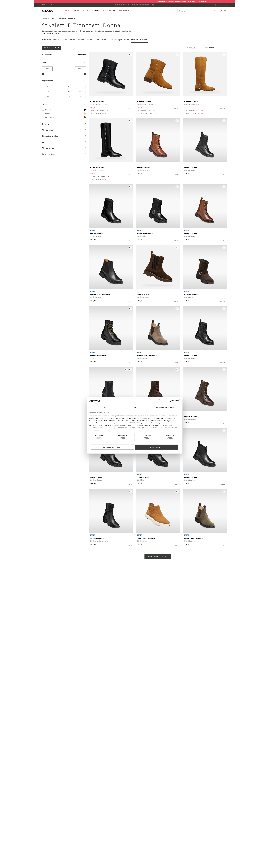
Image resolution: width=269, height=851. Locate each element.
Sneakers (56, 40)
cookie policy (99, 430)
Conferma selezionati (112, 447)
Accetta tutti (156, 447)
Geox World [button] (124, 11)
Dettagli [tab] (134, 407)
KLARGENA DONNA (145, 233)
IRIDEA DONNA (96, 477)
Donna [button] (76, 11)
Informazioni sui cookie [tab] (166, 407)
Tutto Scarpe (46, 40)
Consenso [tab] (103, 407)
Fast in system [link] (109, 11)
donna (44, 19)
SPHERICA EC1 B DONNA (100, 294)
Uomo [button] (85, 11)
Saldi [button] (67, 11)
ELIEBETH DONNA (97, 101)
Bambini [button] (95, 11)
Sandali (64, 40)
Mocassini (80, 40)
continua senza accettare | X (168, 400)
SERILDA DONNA (143, 167)
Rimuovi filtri (81, 55)
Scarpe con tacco (101, 40)
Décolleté (90, 40)
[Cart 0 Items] (224, 13)
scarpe (52, 19)
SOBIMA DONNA (97, 538)
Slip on (126, 40)
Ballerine (72, 40)
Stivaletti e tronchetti (139, 40)
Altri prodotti (158, 556)
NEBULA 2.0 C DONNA (146, 538)
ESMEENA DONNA (97, 233)
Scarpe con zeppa (116, 40)
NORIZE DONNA (143, 294)
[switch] (122, 438)
